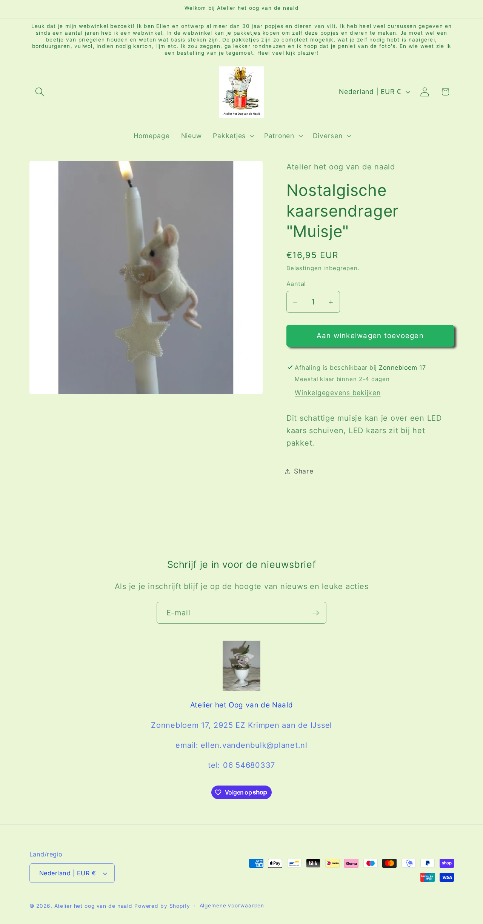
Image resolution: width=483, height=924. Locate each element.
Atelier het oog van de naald (93, 906)
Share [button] (304, 471)
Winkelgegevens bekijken (337, 393)
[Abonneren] (315, 613)
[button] (39, 91)
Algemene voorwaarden (232, 906)
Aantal (296, 284)
